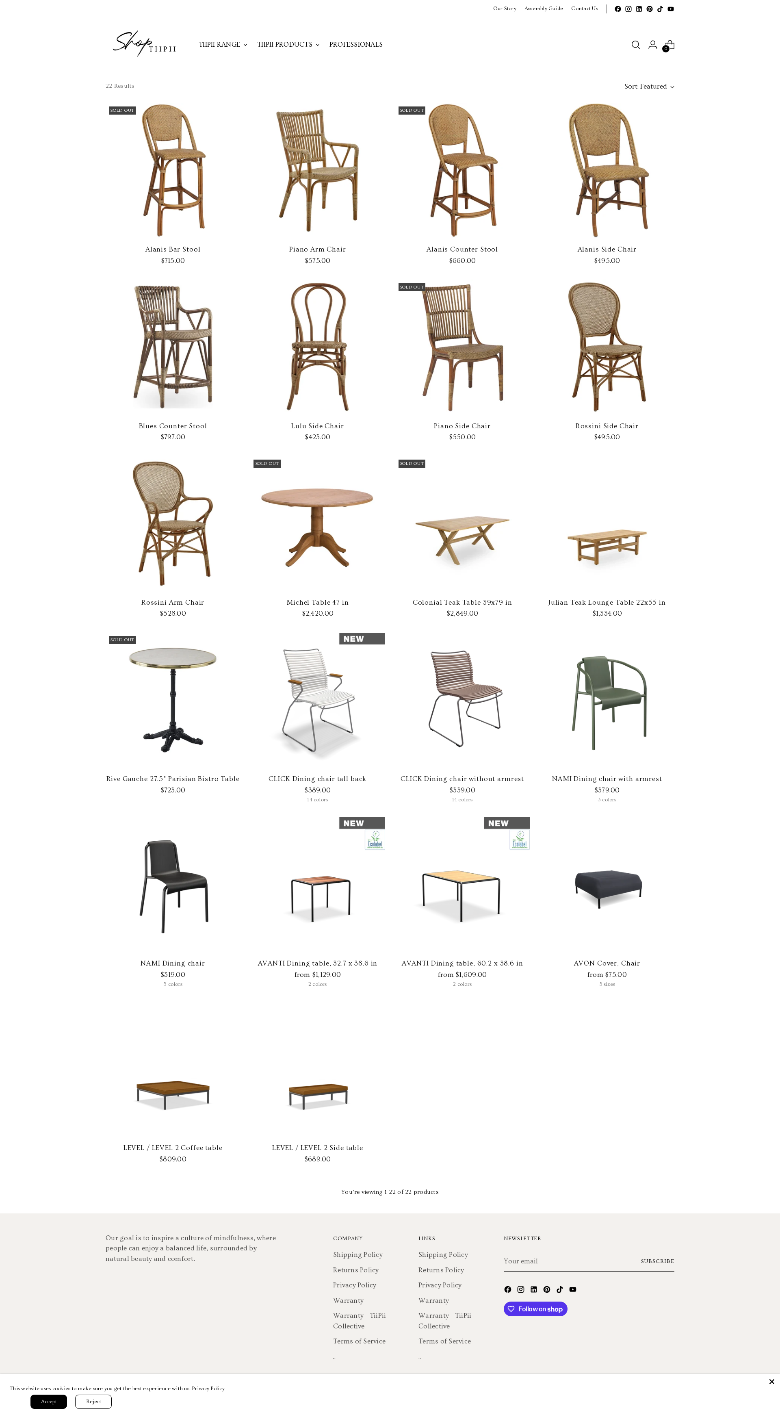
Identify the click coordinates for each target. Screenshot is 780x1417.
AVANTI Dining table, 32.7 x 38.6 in (318, 963)
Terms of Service (359, 1341)
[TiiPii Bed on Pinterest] (649, 9)
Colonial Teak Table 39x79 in (462, 602)
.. (334, 1357)
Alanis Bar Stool (173, 249)
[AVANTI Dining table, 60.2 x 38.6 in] (462, 884)
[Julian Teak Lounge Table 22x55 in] (607, 523)
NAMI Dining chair (173, 963)
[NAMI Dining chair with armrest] (607, 700)
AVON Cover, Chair (607, 963)
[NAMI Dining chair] (173, 884)
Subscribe (657, 1261)
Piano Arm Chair (317, 249)
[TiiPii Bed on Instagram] (628, 9)
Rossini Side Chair (607, 426)
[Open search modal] (636, 45)
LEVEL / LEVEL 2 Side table (317, 1148)
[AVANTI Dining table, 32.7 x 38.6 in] (317, 884)
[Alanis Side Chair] (607, 170)
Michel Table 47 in (317, 602)
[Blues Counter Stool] (173, 347)
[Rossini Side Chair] (607, 347)
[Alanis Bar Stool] (173, 170)
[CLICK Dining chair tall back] (317, 700)
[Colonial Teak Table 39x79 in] (462, 523)
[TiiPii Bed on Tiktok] (660, 9)
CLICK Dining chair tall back (317, 779)
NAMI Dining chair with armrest (607, 779)
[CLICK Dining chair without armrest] (462, 700)
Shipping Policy (358, 1255)
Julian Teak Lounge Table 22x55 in (607, 602)
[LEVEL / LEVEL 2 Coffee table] (173, 1069)
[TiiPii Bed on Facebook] (618, 9)
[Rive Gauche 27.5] (173, 700)
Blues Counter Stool (173, 426)
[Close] (772, 1382)
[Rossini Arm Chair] (173, 523)
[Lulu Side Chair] (317, 347)
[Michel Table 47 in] (317, 523)
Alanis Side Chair (607, 249)
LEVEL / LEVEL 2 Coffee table (173, 1148)
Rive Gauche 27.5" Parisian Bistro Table (173, 779)
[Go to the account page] (653, 45)
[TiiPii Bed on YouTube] (670, 9)
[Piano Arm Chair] (317, 170)
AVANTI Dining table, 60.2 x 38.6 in (462, 963)
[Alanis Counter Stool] (462, 170)
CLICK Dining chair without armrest (462, 779)
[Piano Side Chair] (462, 347)
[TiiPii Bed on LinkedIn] (639, 9)
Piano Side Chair (462, 426)
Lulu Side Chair (317, 426)
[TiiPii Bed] (146, 44)
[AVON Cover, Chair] (607, 884)
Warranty (348, 1300)
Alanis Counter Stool (462, 249)
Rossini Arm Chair (172, 602)
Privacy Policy (355, 1285)
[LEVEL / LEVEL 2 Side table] (317, 1069)
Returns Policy (356, 1270)
